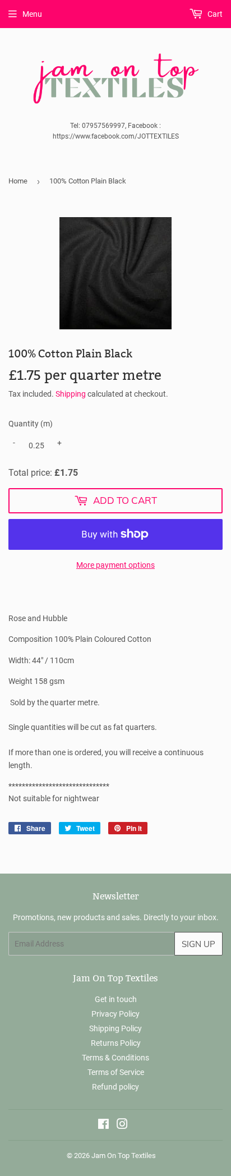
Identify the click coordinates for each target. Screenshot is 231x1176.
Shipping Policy (115, 1028)
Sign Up (198, 944)
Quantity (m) (30, 423)
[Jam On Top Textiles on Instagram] (122, 1125)
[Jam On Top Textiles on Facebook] (103, 1125)
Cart (214, 14)
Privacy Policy (115, 1013)
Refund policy (115, 1086)
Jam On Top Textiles (123, 1155)
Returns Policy (116, 1043)
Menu (32, 14)
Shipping (71, 393)
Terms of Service (115, 1072)
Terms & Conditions (115, 1057)
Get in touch (116, 999)
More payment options (115, 565)
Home (17, 181)
